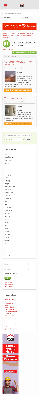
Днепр (6, 178)
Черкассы (7, 249)
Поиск (26, 17)
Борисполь (7, 160)
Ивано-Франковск (9, 186)
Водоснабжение (9, 321)
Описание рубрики (7, 49)
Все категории (9, 299)
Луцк (5, 201)
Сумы (6, 228)
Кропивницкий (8, 192)
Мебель (6, 327)
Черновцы (7, 255)
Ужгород (7, 234)
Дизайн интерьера (9, 309)
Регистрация (8, 286)
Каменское (7, 189)
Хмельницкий (8, 246)
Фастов (6, 237)
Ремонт (6, 305)
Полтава (7, 222)
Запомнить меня (9, 273)
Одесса (6, 219)
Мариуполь (7, 207)
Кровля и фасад (9, 307)
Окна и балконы (9, 315)
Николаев (7, 213)
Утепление (7, 323)
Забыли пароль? (9, 282)
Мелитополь (8, 210)
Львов (6, 204)
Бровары (7, 163)
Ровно (6, 225)
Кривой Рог (7, 198)
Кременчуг (7, 195)
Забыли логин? (8, 284)
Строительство (9, 303)
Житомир (7, 181)
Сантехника (7, 319)
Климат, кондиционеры (11, 311)
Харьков (7, 240)
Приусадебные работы (11, 329)
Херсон (6, 243)
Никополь (7, 216)
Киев (5, 154)
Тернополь (7, 231)
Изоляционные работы (11, 325)
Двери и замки (8, 317)
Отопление (7, 313)
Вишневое (7, 172)
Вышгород (7, 175)
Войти (7, 278)
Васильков (7, 166)
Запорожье (7, 184)
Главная (4, 33)
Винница (12, 33)
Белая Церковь (9, 157)
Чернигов (7, 252)
